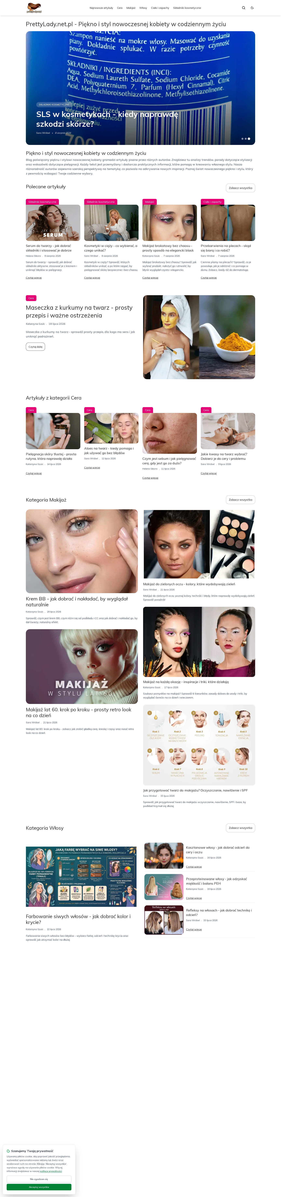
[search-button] (243, 8)
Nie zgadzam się (39, 1179)
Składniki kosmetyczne (187, 7)
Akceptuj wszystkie (39, 1187)
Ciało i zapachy (160, 7)
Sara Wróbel (43, 132)
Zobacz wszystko (240, 188)
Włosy (143, 7)
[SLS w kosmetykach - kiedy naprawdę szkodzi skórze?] (140, 88)
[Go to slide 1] (242, 139)
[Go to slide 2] (246, 139)
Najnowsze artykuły (101, 7)
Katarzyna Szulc (151, 255)
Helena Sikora (33, 255)
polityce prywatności (51, 1171)
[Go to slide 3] (249, 139)
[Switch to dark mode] (252, 8)
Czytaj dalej (35, 346)
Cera (119, 7)
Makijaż (130, 7)
